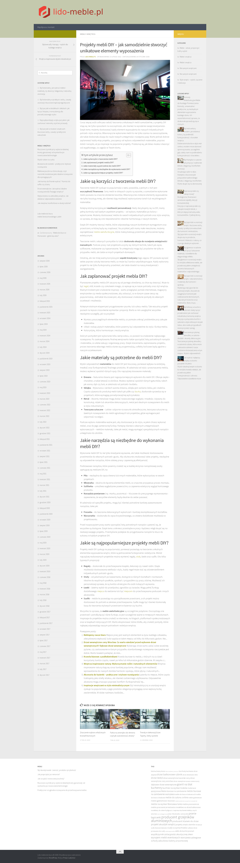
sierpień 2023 (45, 370)
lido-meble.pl (90, 57)
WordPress (53, 858)
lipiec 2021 (44, 462)
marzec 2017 (44, 663)
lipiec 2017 (44, 640)
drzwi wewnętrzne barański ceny (176, 778)
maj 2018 (43, 583)
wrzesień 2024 (45, 318)
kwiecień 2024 (45, 335)
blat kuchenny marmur (172, 771)
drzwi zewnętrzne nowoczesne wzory (186, 781)
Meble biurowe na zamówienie (173, 791)
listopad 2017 (45, 617)
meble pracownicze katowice (163, 807)
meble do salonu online (177, 797)
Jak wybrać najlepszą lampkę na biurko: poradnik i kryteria (189, 360)
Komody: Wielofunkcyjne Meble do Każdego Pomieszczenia (189, 100)
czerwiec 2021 (45, 468)
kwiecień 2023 (45, 393)
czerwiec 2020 (45, 537)
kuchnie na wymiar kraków (174, 787)
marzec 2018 (44, 594)
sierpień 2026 (45, 261)
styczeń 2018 (44, 606)
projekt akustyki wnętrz (163, 824)
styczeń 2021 (44, 496)
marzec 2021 (44, 485)
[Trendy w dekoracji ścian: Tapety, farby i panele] (155, 719)
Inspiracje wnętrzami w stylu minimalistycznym (106, 685)
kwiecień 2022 (45, 410)
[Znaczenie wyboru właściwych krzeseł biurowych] (95, 719)
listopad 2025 (45, 301)
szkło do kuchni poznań (184, 831)
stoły (138, 556)
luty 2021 (43, 491)
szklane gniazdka (170, 831)
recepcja (199, 825)
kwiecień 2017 (45, 658)
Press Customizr (69, 858)
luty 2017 (43, 669)
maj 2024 (43, 330)
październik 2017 (46, 623)
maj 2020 (43, 542)
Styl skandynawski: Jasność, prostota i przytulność (57, 770)
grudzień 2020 (45, 502)
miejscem (128, 591)
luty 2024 (43, 347)
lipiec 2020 (44, 531)
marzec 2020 (44, 554)
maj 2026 (43, 278)
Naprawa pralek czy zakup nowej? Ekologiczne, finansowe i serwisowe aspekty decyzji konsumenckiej (188, 197)
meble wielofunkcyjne (104, 231)
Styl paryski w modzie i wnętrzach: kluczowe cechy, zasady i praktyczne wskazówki (52, 132)
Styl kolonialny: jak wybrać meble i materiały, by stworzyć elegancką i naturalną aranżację (54, 91)
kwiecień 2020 (45, 548)
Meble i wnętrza (87, 34)
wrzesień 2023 (45, 364)
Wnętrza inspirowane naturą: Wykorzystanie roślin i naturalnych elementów (120, 663)
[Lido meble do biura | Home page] (71, 12)
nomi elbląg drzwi (162, 814)
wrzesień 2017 (45, 629)
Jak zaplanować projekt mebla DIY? (98, 162)
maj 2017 (43, 652)
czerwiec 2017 (45, 646)
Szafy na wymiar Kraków (177, 827)
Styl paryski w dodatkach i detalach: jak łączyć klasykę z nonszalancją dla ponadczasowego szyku (54, 111)
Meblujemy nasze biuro (95, 635)
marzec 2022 (44, 416)
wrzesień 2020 (45, 519)
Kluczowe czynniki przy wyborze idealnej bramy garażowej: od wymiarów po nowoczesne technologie (53, 152)
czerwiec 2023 (45, 381)
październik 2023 (46, 358)
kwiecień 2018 (45, 589)
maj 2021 (43, 473)
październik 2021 (46, 445)
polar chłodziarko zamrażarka (178, 814)
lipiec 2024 (44, 324)
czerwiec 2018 (45, 577)
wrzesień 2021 (45, 450)
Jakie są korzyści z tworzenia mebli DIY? (100, 159)
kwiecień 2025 (45, 312)
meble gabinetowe (195, 798)
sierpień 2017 (45, 635)
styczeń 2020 (44, 565)
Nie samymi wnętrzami (188, 68)
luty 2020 (43, 560)
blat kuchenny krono (158, 771)
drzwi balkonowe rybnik (169, 774)
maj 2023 (43, 387)
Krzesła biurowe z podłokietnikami (100, 656)
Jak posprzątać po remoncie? (49, 774)
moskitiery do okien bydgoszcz (162, 810)
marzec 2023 (44, 399)
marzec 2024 (44, 341)
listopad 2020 (45, 508)
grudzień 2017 (45, 612)
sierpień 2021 (45, 456)
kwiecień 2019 (45, 571)
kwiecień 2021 (45, 479)
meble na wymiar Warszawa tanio (166, 804)
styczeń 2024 (44, 353)
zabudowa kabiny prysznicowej (173, 840)
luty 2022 (43, 422)
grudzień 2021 (45, 433)
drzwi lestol (157, 777)
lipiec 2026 (44, 266)
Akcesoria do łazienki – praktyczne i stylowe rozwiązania (111, 674)
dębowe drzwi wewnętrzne (164, 784)
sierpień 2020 (45, 525)
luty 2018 (43, 600)
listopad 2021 (45, 439)
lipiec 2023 (44, 376)
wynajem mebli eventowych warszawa (171, 837)
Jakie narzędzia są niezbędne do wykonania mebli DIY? (106, 169)
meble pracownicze (190, 804)
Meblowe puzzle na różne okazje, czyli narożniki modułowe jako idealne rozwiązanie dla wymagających (55, 174)
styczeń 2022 (44, 427)
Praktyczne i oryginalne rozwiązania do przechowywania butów (62, 790)
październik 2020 (46, 514)
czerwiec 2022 (45, 404)
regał (86, 286)
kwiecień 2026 (45, 284)
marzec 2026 (44, 289)
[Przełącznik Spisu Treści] (127, 155)
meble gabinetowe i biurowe (163, 800)
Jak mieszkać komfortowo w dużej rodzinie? (54, 203)
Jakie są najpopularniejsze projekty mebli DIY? (103, 172)
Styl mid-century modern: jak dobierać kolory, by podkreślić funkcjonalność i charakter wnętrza (189, 134)
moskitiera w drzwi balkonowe (188, 807)
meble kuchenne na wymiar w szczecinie (186, 801)
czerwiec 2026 (45, 272)
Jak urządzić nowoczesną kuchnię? (51, 778)
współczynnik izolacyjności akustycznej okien (172, 834)
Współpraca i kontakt (45, 27)
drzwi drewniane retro (190, 775)
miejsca (100, 591)
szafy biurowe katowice (159, 828)
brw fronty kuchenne (186, 771)
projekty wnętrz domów (185, 824)
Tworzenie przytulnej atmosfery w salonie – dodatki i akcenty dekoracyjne (189, 335)
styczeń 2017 (44, 675)
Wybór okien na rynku (46, 159)
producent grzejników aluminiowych (172, 819)
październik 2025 (46, 307)
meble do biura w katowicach (185, 794)
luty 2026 (43, 295)
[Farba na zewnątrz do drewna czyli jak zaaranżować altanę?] (125, 719)
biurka (138, 391)
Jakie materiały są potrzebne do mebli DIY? (102, 166)
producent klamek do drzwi (185, 821)
